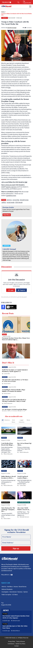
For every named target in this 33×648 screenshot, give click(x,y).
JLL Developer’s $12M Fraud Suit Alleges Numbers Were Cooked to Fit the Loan (14, 410)
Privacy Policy (11, 641)
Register (21, 290)
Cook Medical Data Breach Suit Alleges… (7, 444)
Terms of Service (20, 641)
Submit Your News (20, 643)
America (5, 18)
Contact (16, 646)
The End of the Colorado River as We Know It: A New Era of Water (15, 380)
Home (2, 12)
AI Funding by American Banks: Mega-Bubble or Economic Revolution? (13, 390)
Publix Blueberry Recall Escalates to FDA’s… (8, 477)
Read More (6, 214)
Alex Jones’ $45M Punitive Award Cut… (23, 508)
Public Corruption (6, 594)
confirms (19, 94)
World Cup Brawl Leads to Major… (22, 477)
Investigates (5, 592)
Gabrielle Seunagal (11, 27)
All (3, 420)
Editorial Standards (7, 589)
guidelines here (11, 195)
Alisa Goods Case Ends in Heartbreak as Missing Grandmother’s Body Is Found (14, 400)
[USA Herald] (6, 6)
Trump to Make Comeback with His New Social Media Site (16, 14)
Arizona (16, 586)
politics (4, 202)
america (9, 200)
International (13, 592)
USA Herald (18, 202)
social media (10, 202)
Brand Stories (22, 586)
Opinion (25, 592)
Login (10, 290)
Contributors (11, 643)
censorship (15, 200)
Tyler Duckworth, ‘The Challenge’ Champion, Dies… (8, 509)
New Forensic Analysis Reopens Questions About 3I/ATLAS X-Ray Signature (16, 617)
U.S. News (15, 594)
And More (13, 421)
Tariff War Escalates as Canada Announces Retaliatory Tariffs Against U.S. (15, 370)
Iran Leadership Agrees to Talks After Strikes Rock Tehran (15, 627)
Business (20, 592)
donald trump (24, 200)
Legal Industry (21, 421)
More (28, 420)
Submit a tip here (11, 187)
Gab (9, 87)
